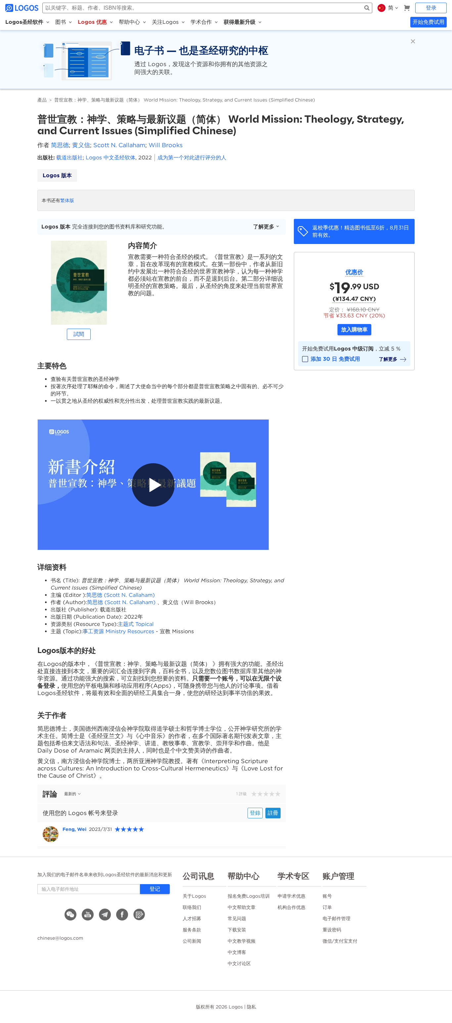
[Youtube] (88, 915)
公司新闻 (192, 941)
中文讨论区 (239, 963)
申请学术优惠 (291, 896)
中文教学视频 (241, 941)
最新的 (70, 793)
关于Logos (194, 896)
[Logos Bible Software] (22, 8)
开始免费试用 (428, 22)
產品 (42, 99)
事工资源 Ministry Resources (119, 631)
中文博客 (237, 952)
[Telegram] (105, 915)
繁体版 (67, 200)
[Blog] (139, 915)
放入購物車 (354, 329)
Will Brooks (166, 145)
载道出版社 (69, 157)
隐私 (251, 1006)
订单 (327, 907)
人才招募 (192, 918)
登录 (431, 8)
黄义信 (81, 145)
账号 (327, 896)
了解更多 (263, 227)
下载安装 (237, 929)
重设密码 (332, 929)
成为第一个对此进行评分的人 (192, 157)
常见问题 (237, 918)
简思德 (60, 145)
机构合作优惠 (291, 907)
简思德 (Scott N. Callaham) (120, 595)
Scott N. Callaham (119, 145)
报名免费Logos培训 (249, 896)
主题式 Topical (136, 624)
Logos (236, 1006)
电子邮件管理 (336, 918)
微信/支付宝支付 (340, 941)
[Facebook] (122, 915)
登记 (155, 889)
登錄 (255, 813)
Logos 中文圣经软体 (110, 157)
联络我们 (192, 907)
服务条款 (192, 929)
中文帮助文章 (241, 907)
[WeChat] (70, 915)
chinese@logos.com (60, 938)
